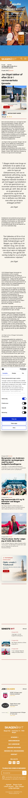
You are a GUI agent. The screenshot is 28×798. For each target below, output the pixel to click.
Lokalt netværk (9, 786)
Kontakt (14, 754)
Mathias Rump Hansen (14, 113)
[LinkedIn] (7, 117)
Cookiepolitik (18, 792)
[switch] (24, 403)
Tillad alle (14, 419)
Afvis (14, 427)
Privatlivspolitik (14, 793)
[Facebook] (9, 117)
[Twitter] (11, 117)
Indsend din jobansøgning (14, 751)
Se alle (25, 628)
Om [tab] (23, 373)
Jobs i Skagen (19, 786)
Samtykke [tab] (5, 373)
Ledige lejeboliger (14, 788)
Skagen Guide (17, 784)
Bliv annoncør (14, 744)
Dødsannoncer (14, 741)
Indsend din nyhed (14, 747)
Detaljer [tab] (14, 373)
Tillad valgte (14, 423)
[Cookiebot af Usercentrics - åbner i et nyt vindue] (20, 369)
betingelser (7, 779)
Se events (6, 107)
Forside (3, 64)
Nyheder (9, 64)
